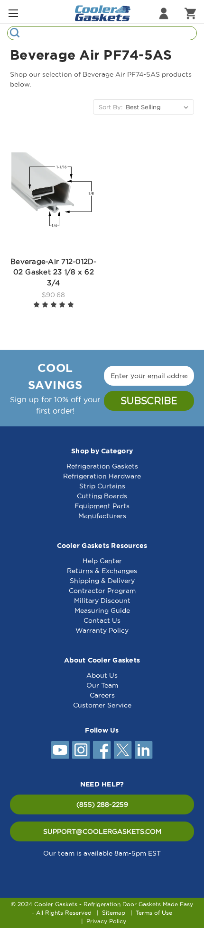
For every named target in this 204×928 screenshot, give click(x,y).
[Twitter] (122, 750)
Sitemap (113, 913)
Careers (102, 695)
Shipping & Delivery (102, 580)
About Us (102, 675)
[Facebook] (102, 750)
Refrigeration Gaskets (102, 466)
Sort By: (110, 107)
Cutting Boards (102, 496)
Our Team (102, 685)
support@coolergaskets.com (102, 831)
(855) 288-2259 (102, 804)
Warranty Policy (102, 630)
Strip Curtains (102, 486)
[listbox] (159, 107)
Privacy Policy (106, 921)
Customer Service (102, 705)
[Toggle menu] (13, 13)
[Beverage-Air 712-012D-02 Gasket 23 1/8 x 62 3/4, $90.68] (53, 194)
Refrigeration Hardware (102, 476)
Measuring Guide (102, 610)
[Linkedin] (143, 750)
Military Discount (102, 600)
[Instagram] (81, 750)
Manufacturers (102, 516)
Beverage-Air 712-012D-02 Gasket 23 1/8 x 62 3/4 (53, 272)
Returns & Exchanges (102, 570)
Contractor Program (102, 590)
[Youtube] (60, 750)
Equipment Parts (102, 506)
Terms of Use (154, 913)
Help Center (102, 561)
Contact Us (102, 620)
